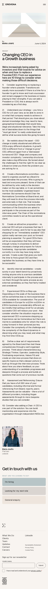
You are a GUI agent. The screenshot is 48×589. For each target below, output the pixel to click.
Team (4, 541)
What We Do (8, 535)
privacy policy (36, 571)
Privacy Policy (29, 547)
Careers (6, 550)
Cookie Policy (29, 550)
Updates (6, 544)
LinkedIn (29, 535)
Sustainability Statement (33, 545)
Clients (5, 538)
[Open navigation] (44, 4)
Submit (41, 565)
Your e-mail (7, 561)
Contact (6, 547)
